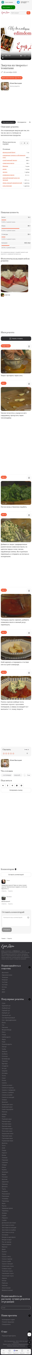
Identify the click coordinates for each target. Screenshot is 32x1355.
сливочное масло (8, 163)
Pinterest (5, 980)
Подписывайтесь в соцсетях (11, 967)
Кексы (4, 1167)
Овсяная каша (6, 1126)
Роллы (4, 1080)
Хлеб (3, 1148)
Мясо (3, 1032)
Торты (4, 1189)
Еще (28, 775)
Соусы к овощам (7, 1264)
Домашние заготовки (9, 1223)
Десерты (5, 1186)
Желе (3, 1203)
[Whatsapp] (17, 786)
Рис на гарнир (6, 1242)
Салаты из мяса (7, 1085)
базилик (5, 166)
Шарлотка (5, 1182)
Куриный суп (6, 1006)
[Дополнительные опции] (29, 1346)
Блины (4, 1155)
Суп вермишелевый (8, 1018)
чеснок (5, 172)
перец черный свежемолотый (12, 183)
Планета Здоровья (9, 2)
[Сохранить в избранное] (29, 1334)
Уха (3, 1025)
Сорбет (4, 1220)
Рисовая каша (6, 1124)
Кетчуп (4, 1281)
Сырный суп (6, 1010)
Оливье (4, 1100)
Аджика (4, 1278)
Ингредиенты (21, 122)
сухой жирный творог (10, 160)
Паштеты (5, 1061)
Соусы (4, 1254)
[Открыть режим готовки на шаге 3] (29, 515)
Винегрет (5, 1102)
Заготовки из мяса (8, 1225)
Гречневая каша (7, 1129)
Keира (8, 880)
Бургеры (5, 1063)
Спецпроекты (6, 1324)
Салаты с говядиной (8, 1090)
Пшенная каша (7, 1119)
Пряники (5, 1184)
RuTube (4, 987)
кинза (4, 169)
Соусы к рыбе (6, 1261)
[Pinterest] (21, 786)
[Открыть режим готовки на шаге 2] (29, 478)
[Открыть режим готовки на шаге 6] (29, 673)
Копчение (5, 1235)
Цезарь (4, 1114)
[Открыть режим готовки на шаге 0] (29, 346)
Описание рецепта (8, 122)
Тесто (4, 1145)
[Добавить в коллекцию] (29, 1338)
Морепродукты (7, 1044)
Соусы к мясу (6, 1256)
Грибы (4, 1049)
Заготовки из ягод (8, 1232)
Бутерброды (6, 1059)
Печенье (4, 1158)
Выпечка (4, 1143)
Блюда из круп (6, 1240)
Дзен (3, 992)
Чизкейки (5, 1199)
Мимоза (4, 1112)
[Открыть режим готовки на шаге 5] (29, 633)
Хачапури (5, 1172)
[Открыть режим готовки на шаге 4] (29, 591)
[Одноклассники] (7, 786)
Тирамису (5, 1211)
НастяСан (9, 896)
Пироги (4, 1153)
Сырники (5, 1162)
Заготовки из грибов (9, 1230)
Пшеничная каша (7, 1141)
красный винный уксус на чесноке (11, 179)
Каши (3, 1117)
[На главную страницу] (5, 13)
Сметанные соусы (8, 1273)
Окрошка (5, 1027)
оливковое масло (8, 175)
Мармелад (5, 1201)
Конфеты (5, 1191)
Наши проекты (9, 1315)
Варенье (4, 1247)
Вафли (4, 1174)
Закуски (4, 1051)
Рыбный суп (6, 1013)
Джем (4, 1249)
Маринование (6, 1244)
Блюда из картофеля (8, 1237)
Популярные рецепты (12, 999)
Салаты (4, 1083)
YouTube (4, 982)
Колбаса (4, 1054)
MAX (3, 989)
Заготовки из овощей (9, 1227)
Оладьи (4, 1165)
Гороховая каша (7, 1138)
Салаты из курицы (8, 1088)
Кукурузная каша (7, 1133)
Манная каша (6, 1121)
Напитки (4, 1285)
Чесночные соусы (8, 1276)
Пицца (4, 1150)
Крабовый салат (7, 1107)
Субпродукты (6, 1037)
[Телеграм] (12, 786)
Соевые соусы (6, 1268)
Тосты (4, 1076)
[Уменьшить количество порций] (21, 143)
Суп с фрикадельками (9, 1020)
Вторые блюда (6, 1030)
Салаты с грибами (8, 1092)
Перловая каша (7, 1136)
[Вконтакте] (3, 786)
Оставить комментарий (16, 875)
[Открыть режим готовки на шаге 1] (29, 384)
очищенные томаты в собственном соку (14, 156)
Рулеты (4, 1170)
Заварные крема (7, 1208)
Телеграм (5, 977)
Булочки (4, 1179)
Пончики (5, 1177)
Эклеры (4, 1213)
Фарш (4, 1039)
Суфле (4, 1215)
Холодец (4, 1073)
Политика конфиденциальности (20, 1344)
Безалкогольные (7, 1290)
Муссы (4, 1206)
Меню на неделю (6, 7)
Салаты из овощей (8, 1097)
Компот (4, 1252)
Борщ (4, 1022)
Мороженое (6, 1194)
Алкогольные (6, 1288)
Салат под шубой (7, 1109)
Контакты (22, 1346)
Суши (4, 1078)
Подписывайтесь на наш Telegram (25, 2)
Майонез (5, 1283)
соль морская (7, 186)
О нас (4, 1331)
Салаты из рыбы (7, 1095)
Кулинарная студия (8, 1319)
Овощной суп (6, 1015)
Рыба (3, 1042)
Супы (3, 1003)
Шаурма (4, 1071)
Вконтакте (5, 972)
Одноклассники (7, 975)
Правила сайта (7, 1344)
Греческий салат (7, 1104)
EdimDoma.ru (16, 951)
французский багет (9, 152)
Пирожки (5, 1160)
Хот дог (4, 1068)
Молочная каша (7, 1131)
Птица (4, 1035)
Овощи (4, 1047)
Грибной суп (6, 1008)
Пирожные (5, 1196)
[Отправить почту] (28, 1307)
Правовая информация (13, 1346)
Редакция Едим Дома (9, 1336)
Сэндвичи (5, 1066)
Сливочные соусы (8, 1266)
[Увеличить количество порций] (27, 143)
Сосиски (5, 1056)
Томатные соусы (7, 1271)
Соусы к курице (7, 1259)
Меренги (5, 1218)
